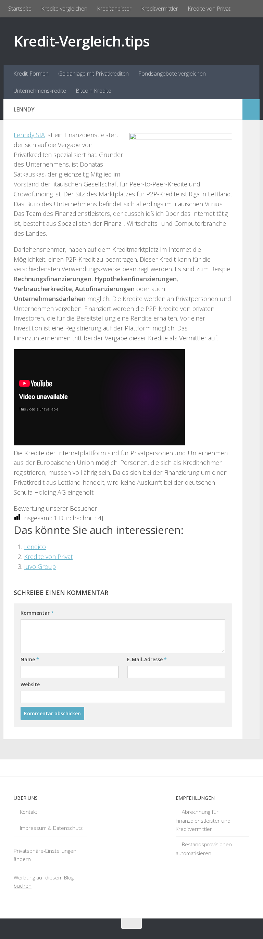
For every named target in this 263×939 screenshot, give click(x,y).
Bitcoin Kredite (93, 90)
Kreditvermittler (159, 8)
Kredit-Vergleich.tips (82, 41)
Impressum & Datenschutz (51, 827)
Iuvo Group (40, 566)
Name (30, 659)
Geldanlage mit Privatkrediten (93, 73)
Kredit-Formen (31, 73)
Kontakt (28, 811)
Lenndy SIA (29, 135)
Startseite (20, 8)
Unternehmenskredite (39, 90)
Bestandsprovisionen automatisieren (204, 849)
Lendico (35, 547)
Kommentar (37, 613)
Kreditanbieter (114, 8)
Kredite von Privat (209, 8)
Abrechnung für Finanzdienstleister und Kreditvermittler (203, 820)
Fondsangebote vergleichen (172, 73)
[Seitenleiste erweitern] (251, 109)
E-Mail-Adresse (147, 659)
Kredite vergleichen (64, 8)
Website (30, 684)
